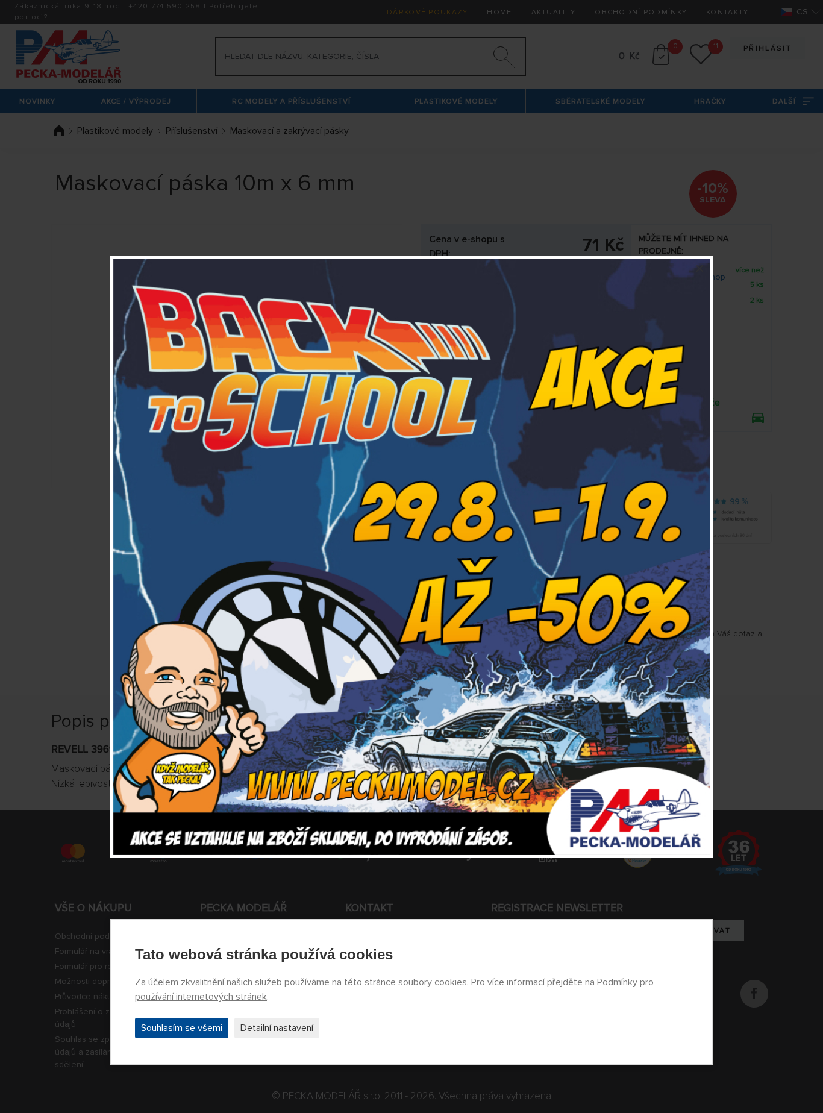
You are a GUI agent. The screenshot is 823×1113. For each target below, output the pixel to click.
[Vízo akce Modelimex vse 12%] (411, 557)
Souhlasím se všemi (181, 1028)
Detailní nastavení (276, 1028)
